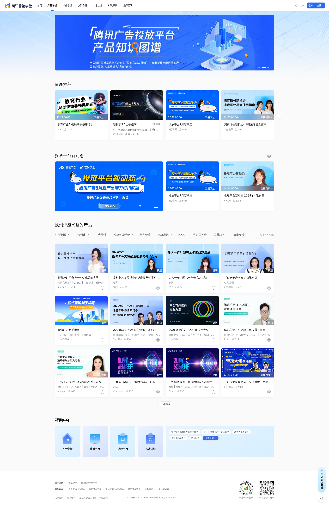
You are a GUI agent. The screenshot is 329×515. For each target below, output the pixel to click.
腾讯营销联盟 (134, 489)
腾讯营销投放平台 (77, 489)
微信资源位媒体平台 (115, 489)
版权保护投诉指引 (88, 498)
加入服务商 (164, 489)
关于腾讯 (59, 498)
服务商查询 (150, 489)
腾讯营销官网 (95, 489)
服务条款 (104, 498)
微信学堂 (73, 483)
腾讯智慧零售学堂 (89, 483)
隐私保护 (71, 498)
